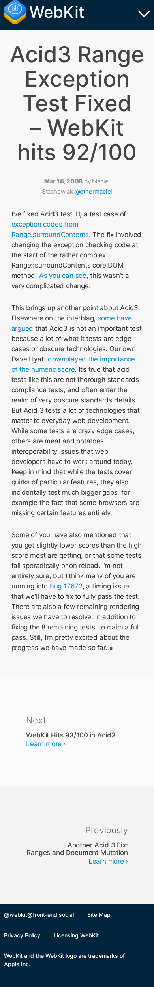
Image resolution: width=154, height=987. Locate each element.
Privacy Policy (22, 935)
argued (22, 328)
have (124, 318)
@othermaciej (93, 191)
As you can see (62, 275)
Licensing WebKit (76, 935)
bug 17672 (66, 586)
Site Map (99, 914)
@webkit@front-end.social (39, 914)
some (106, 318)
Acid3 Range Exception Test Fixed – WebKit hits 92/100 (77, 103)
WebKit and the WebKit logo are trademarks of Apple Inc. (64, 960)
